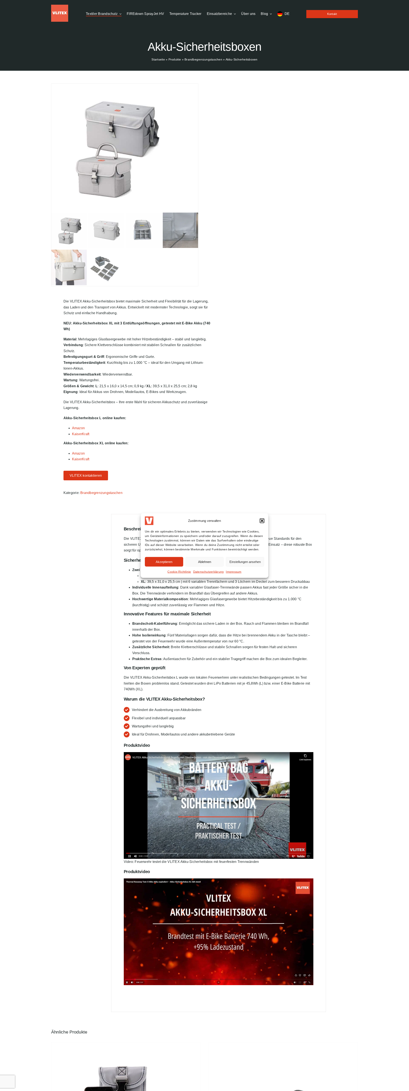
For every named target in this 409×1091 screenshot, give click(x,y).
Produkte (174, 59)
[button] (262, 521)
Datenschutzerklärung (208, 571)
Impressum (233, 571)
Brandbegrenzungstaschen (203, 59)
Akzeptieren (164, 561)
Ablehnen (204, 561)
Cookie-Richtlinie (179, 571)
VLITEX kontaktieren (86, 475)
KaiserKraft (80, 434)
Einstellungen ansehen (245, 561)
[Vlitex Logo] (59, 6)
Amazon (78, 428)
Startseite (158, 59)
